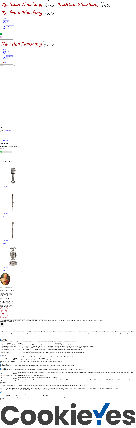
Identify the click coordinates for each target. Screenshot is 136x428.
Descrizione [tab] (5, 140)
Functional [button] (2, 354)
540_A (4, 189)
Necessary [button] (2, 337)
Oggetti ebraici (8, 130)
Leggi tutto (5, 186)
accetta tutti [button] (11, 321)
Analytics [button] (2, 366)
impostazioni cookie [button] (4, 321)
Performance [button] (3, 362)
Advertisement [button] (3, 382)
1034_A (4, 243)
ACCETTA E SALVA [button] (5, 398)
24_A (4, 270)
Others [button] (1, 391)
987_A (4, 216)
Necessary (4, 339)
